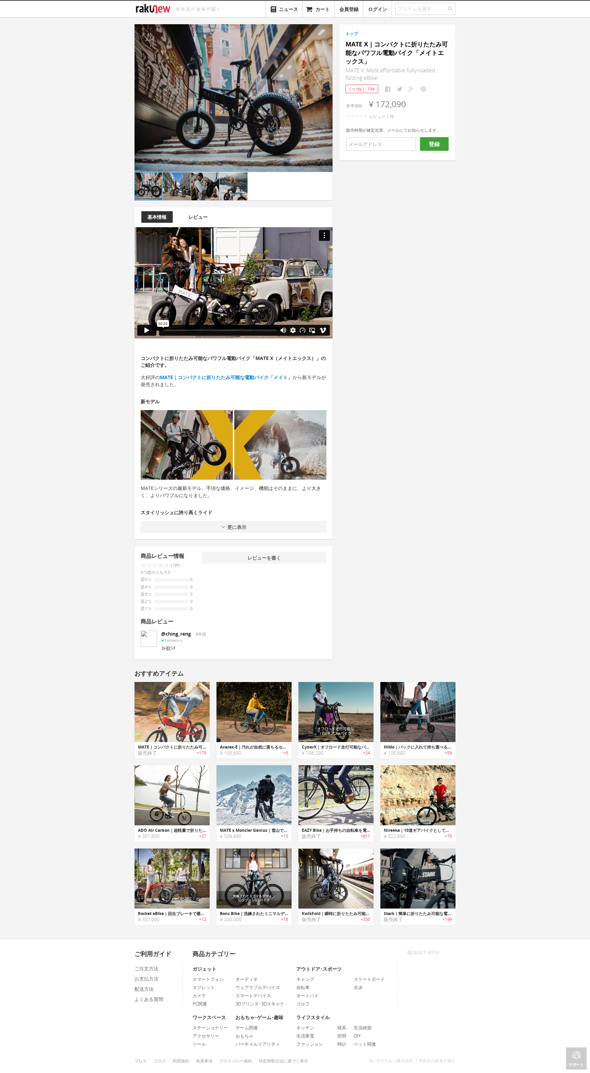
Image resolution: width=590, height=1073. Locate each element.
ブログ (160, 1061)
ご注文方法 (146, 968)
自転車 (303, 987)
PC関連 (200, 1004)
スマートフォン (208, 979)
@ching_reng (176, 633)
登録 (434, 144)
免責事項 (204, 1061)
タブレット (204, 987)
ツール (199, 1044)
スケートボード (369, 979)
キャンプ (305, 979)
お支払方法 (146, 978)
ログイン (377, 9)
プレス (141, 1061)
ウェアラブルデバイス (258, 987)
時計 (341, 1044)
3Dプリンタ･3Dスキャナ (260, 1004)
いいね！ (362, 89)
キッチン (305, 1028)
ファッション (309, 1044)
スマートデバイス (253, 995)
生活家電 (305, 1036)
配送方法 (144, 989)
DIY (357, 1036)
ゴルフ (303, 1004)
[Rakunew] (154, 8)
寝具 (341, 1028)
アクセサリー (206, 1036)
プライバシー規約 (235, 1061)
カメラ (199, 995)
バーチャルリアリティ (258, 1044)
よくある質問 (149, 999)
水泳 (358, 987)
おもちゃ (244, 1036)
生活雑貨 (362, 1028)
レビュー (198, 217)
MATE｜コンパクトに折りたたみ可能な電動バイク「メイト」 (226, 377)
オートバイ (307, 995)
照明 (341, 1036)
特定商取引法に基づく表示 (283, 1061)
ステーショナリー (210, 1028)
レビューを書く (264, 557)
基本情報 (157, 217)
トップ (352, 34)
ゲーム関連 (247, 1028)
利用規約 (181, 1061)
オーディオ (247, 979)
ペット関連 (365, 1044)
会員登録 (349, 9)
